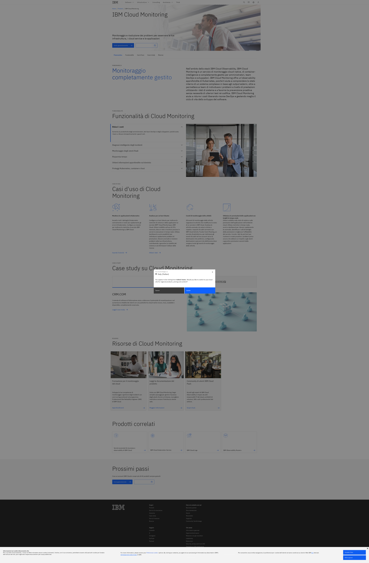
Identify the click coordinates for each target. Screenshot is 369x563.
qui (312, 553)
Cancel (157, 290)
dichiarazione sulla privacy (129, 555)
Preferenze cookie (152, 553)
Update (188, 290)
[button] (367, 548)
